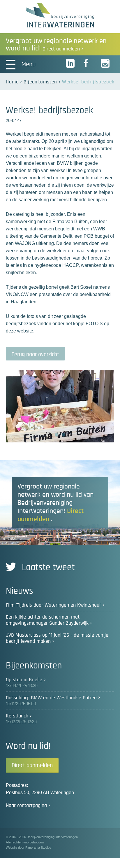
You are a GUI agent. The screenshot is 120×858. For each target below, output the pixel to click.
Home (12, 81)
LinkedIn (70, 63)
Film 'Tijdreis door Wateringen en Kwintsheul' (53, 605)
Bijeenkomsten (40, 81)
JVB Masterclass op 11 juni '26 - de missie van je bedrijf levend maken (57, 638)
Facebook (88, 63)
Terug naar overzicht (35, 354)
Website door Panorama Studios (28, 847)
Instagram (105, 63)
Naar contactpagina (26, 805)
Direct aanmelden (32, 765)
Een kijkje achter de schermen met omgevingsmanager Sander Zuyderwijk (47, 620)
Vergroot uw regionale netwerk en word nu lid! (56, 44)
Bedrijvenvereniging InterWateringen (60, 15)
